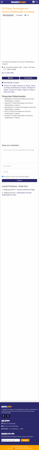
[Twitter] (8, 416)
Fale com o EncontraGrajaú (10, 426)
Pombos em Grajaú (15, 90)
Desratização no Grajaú (11, 83)
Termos (14, 446)
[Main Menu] (2, 2)
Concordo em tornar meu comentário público (16, 176)
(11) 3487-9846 (9, 73)
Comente (29, 78)
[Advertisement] (19, 39)
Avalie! (20, 15)
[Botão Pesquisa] (37, 2)
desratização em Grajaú (18, 88)
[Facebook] (3, 416)
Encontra (18, 2)
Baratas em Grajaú (23, 86)
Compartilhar (9, 15)
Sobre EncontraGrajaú (9, 423)
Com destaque (14, 428)
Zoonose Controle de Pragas (26, 190)
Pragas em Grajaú (28, 90)
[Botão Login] (33, 2)
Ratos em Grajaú (9, 92)
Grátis (21, 428)
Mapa (11, 78)
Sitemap (25, 446)
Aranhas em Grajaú (10, 86)
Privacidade (19, 446)
